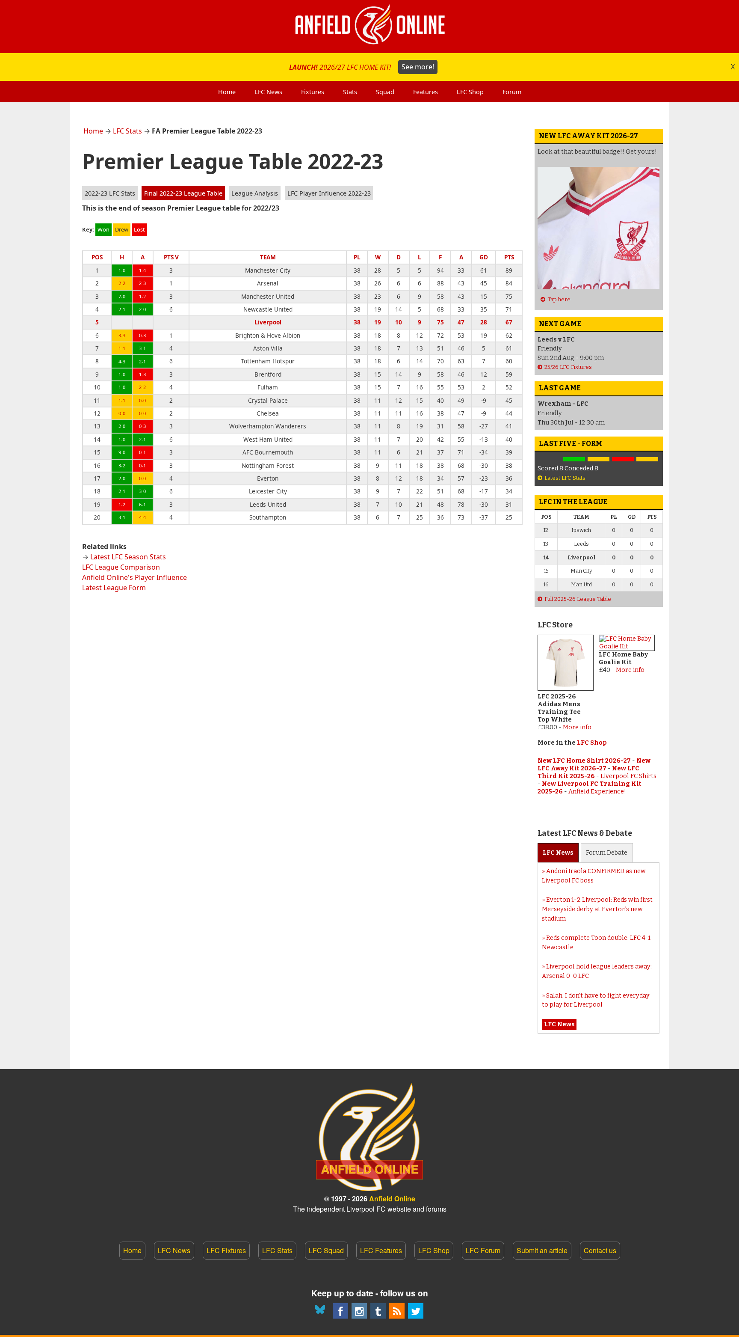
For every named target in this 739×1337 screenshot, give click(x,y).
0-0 (142, 400)
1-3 (142, 374)
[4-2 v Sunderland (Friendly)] (574, 459)
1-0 (121, 270)
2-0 (142, 309)
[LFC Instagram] (359, 1311)
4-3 (121, 361)
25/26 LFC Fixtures (568, 367)
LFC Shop (592, 742)
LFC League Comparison (121, 567)
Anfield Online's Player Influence (134, 577)
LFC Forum (483, 1250)
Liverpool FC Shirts (628, 776)
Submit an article (542, 1250)
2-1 (121, 309)
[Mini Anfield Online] (378, 1311)
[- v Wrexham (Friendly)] (550, 459)
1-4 (142, 270)
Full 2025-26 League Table (577, 599)
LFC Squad (326, 1250)
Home (93, 131)
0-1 (142, 452)
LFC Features (381, 1250)
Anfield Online (392, 1198)
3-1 (142, 348)
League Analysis (254, 193)
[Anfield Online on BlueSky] (321, 1311)
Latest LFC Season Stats (128, 557)
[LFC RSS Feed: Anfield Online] (397, 1311)
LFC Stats (127, 131)
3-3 (121, 335)
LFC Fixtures (226, 1250)
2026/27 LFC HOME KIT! (361, 66)
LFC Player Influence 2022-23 (329, 193)
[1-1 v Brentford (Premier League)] (598, 459)
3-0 (142, 491)
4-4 (142, 517)
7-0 (121, 296)
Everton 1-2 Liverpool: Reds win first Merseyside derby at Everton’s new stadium (597, 909)
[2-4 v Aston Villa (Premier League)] (623, 459)
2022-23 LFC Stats (110, 193)
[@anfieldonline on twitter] (415, 1311)
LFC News (174, 1250)
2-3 (142, 283)
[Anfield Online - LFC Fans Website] (369, 26)
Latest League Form (114, 587)
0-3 (142, 335)
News (558, 852)
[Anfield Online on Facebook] (340, 1311)
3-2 (121, 465)
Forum (606, 852)
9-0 (121, 452)
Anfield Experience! (597, 791)
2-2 (121, 283)
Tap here (559, 299)
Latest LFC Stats (564, 478)
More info (577, 727)
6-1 (142, 504)
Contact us (600, 1250)
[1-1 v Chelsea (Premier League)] (647, 459)
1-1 (121, 348)
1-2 (142, 296)
